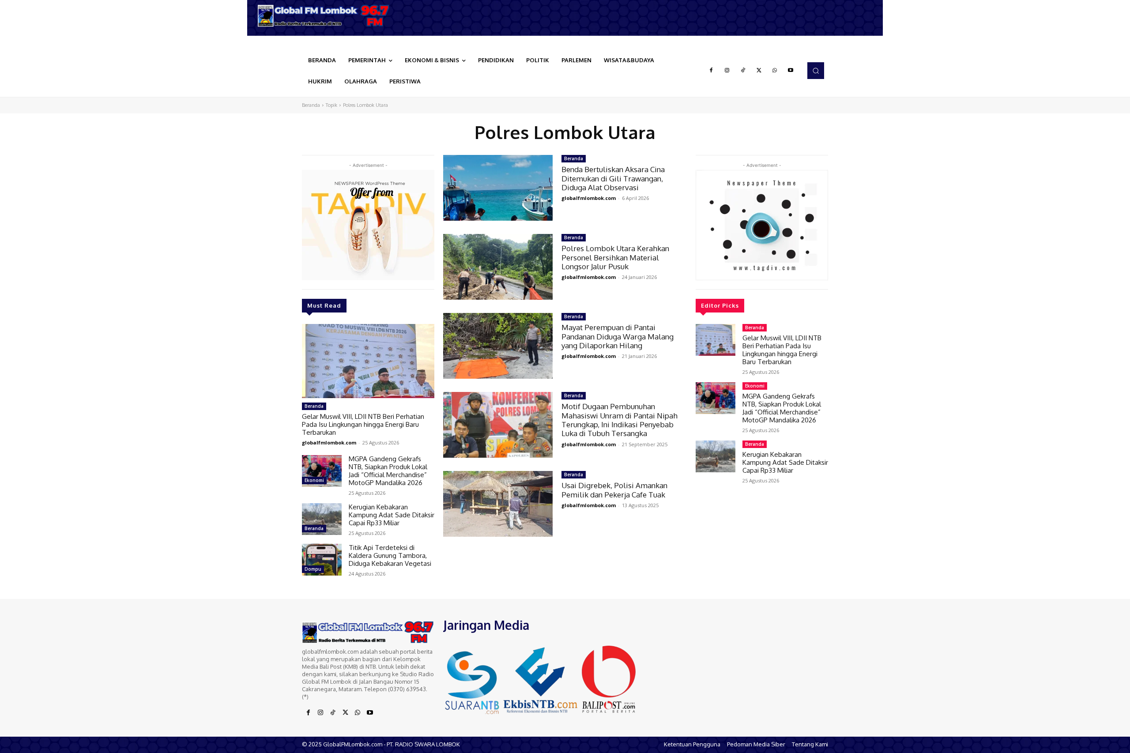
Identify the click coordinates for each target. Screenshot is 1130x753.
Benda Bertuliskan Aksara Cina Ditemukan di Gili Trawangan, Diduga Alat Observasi (613, 178)
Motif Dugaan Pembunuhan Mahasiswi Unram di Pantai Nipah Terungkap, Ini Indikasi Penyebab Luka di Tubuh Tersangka (619, 420)
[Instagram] (727, 71)
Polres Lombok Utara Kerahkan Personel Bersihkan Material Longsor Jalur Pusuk (615, 257)
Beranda (311, 105)
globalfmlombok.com (329, 442)
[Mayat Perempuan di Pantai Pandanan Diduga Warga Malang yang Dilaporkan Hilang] (498, 346)
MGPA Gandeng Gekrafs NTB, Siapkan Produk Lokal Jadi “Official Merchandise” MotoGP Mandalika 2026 (388, 471)
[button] (815, 70)
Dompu (313, 569)
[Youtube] (791, 71)
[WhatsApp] (775, 71)
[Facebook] (711, 71)
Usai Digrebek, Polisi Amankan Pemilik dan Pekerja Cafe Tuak (614, 490)
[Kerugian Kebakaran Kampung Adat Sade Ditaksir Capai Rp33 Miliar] (322, 519)
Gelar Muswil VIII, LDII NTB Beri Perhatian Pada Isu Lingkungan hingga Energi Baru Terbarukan (363, 424)
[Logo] (327, 15)
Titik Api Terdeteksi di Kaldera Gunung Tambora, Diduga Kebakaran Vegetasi (390, 555)
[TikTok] (743, 71)
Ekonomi (314, 480)
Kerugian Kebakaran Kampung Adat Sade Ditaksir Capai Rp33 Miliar (391, 515)
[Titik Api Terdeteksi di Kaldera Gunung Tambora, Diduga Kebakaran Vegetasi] (322, 560)
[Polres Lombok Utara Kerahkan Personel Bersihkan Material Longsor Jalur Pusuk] (498, 267)
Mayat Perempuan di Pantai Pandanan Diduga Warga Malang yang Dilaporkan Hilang (617, 336)
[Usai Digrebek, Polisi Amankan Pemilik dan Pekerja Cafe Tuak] (498, 504)
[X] (759, 71)
